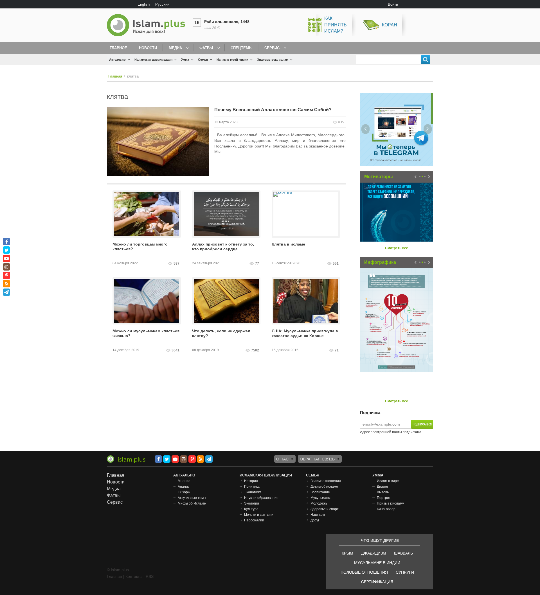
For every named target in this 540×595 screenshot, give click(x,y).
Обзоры (184, 492)
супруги (405, 572)
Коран (389, 24)
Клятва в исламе (288, 244)
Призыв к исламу (390, 503)
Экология (251, 503)
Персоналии (254, 520)
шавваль (403, 553)
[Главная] (148, 25)
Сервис (272, 48)
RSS (150, 576)
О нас (282, 459)
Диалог (382, 487)
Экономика (253, 492)
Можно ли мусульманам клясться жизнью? (145, 333)
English (144, 4)
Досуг (314, 520)
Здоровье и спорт (324, 509)
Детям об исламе (324, 487)
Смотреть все (396, 248)
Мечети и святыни (258, 515)
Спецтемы (242, 48)
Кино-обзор (386, 509)
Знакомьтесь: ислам (272, 60)
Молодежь (318, 503)
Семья (203, 60)
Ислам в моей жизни (232, 60)
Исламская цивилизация (153, 60)
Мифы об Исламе (192, 503)
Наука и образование (261, 498)
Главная (115, 76)
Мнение (184, 481)
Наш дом (317, 515)
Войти (393, 4)
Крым (347, 553)
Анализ (184, 487)
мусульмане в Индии (377, 562)
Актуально (117, 60)
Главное (118, 48)
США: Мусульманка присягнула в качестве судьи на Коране (305, 333)
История (251, 481)
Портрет (384, 498)
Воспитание (320, 492)
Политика (252, 487)
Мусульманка (321, 498)
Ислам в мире (388, 481)
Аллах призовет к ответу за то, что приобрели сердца (223, 246)
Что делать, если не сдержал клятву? (221, 333)
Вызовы (383, 492)
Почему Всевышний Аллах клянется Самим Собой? (273, 109)
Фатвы (206, 48)
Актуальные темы (192, 498)
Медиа (175, 48)
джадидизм (373, 553)
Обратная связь (317, 459)
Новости (148, 48)
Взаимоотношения (325, 481)
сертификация (377, 582)
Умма (185, 60)
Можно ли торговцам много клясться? (140, 246)
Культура (251, 509)
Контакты (133, 576)
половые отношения (364, 572)
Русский (162, 4)
